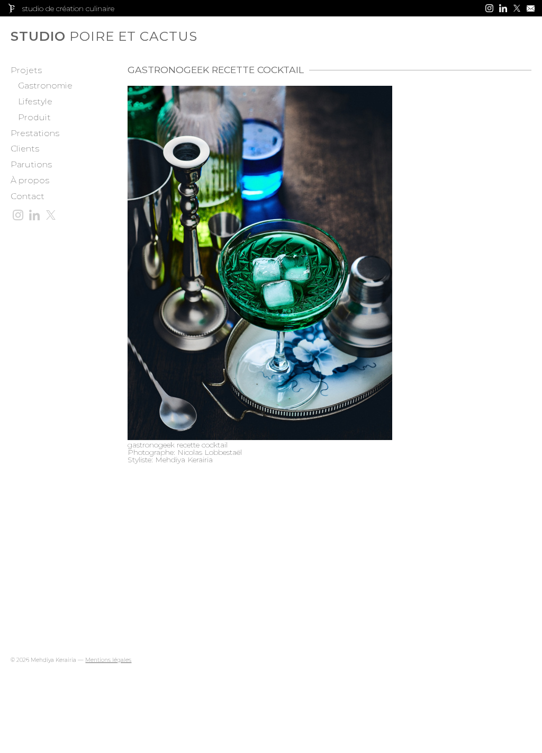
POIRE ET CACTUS (58, 36)
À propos (30, 180)
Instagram (489, 8)
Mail (531, 8)
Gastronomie (45, 85)
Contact (27, 196)
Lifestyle (35, 101)
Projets (26, 70)
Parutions (31, 164)
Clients (25, 149)
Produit (34, 117)
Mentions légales (108, 660)
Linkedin (503, 8)
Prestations (35, 133)
